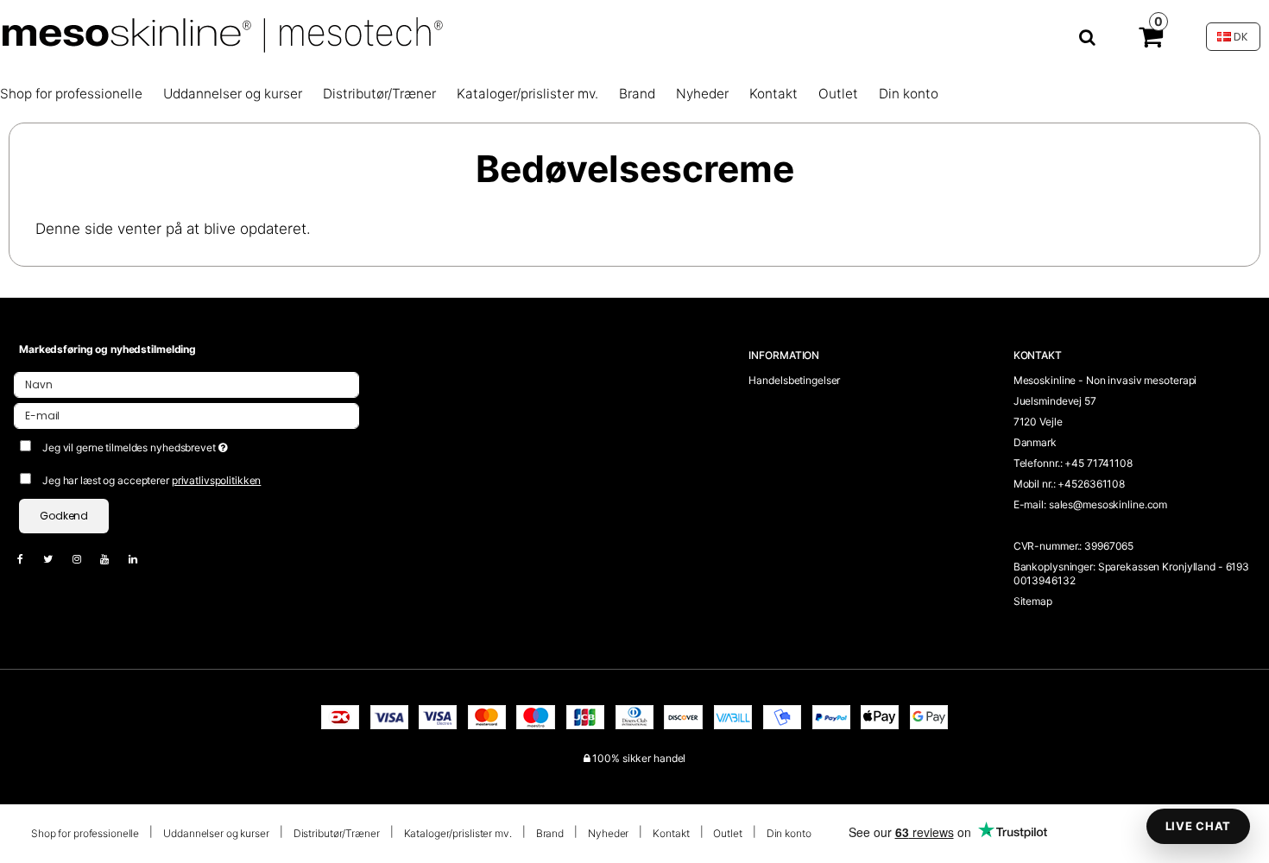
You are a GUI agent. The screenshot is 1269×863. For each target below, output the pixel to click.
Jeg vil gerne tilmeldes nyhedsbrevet (196, 444)
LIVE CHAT (1198, 826)
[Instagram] (85, 558)
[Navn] (186, 383)
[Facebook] (29, 558)
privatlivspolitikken (217, 480)
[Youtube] (113, 558)
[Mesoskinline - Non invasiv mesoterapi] (554, 36)
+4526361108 (1091, 483)
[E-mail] (186, 414)
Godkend (64, 515)
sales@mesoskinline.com (1108, 504)
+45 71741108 (1098, 463)
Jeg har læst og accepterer (151, 480)
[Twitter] (56, 558)
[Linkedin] (142, 558)
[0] (1151, 40)
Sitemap (1032, 601)
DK (1239, 36)
